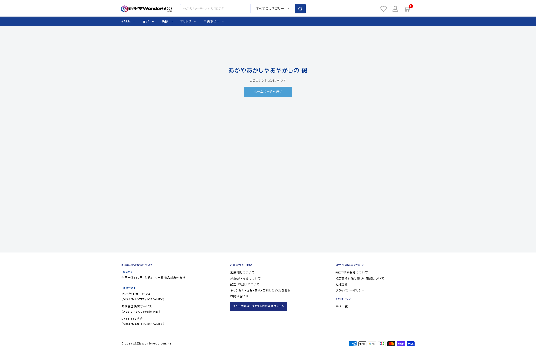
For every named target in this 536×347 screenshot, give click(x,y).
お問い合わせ (239, 296)
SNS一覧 (341, 306)
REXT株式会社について (351, 272)
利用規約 (341, 284)
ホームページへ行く (268, 91)
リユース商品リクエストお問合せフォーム (258, 306)
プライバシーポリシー (350, 290)
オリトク (186, 21)
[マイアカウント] (395, 9)
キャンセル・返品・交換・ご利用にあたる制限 (260, 290)
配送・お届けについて (245, 284)
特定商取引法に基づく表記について (360, 278)
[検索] (300, 8)
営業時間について (242, 272)
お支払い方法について (245, 278)
